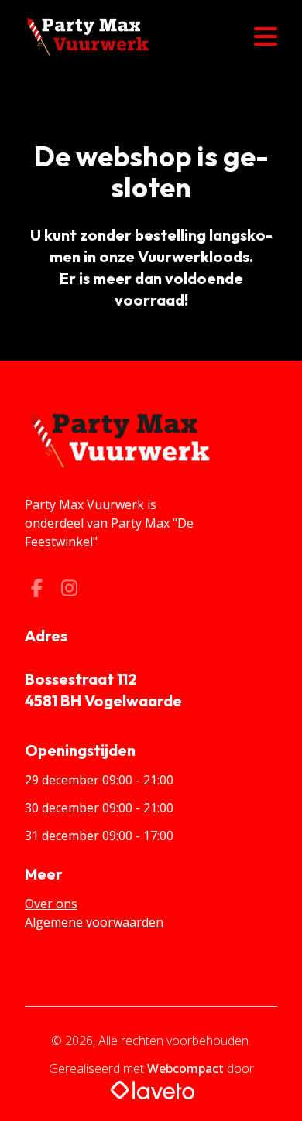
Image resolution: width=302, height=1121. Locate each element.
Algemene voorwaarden (94, 922)
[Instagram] (69, 590)
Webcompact (185, 1068)
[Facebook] (38, 590)
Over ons (51, 903)
